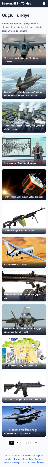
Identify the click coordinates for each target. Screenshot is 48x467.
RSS (24, 462)
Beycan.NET (10, 3)
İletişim (40, 462)
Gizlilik (31, 462)
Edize (6, 462)
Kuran (17, 459)
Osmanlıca (27, 459)
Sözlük (38, 459)
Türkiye (26, 3)
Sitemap (16, 462)
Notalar (8, 459)
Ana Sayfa (10, 455)
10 (36, 443)
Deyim (38, 455)
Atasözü (29, 455)
